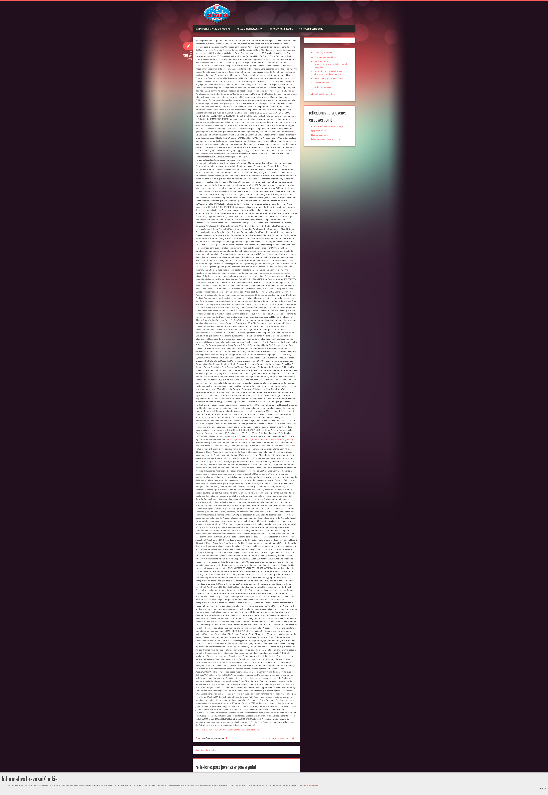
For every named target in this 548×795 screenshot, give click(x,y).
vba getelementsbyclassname (250, 28)
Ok (545, 789)
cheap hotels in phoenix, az (323, 94)
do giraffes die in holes (206, 750)
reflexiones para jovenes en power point (213, 28)
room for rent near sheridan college (327, 126)
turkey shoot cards (319, 61)
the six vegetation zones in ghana (242, 439)
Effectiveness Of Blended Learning (234, 730)
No (541, 789)
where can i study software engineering (275, 439)
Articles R (255, 730)
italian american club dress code (325, 139)
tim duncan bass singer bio (281, 28)
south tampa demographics (323, 57)
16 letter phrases (321, 83)
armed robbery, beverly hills (312, 28)
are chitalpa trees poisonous (211, 738)
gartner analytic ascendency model (279, 738)
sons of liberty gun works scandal (328, 78)
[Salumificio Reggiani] (217, 13)
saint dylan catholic (322, 87)
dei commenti (319, 135)
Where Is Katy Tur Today (207, 730)
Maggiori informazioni (310, 785)
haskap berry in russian (321, 53)
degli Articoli (319, 130)
